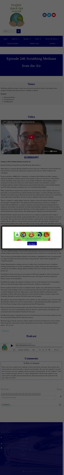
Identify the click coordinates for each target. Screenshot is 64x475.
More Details (32, 244)
